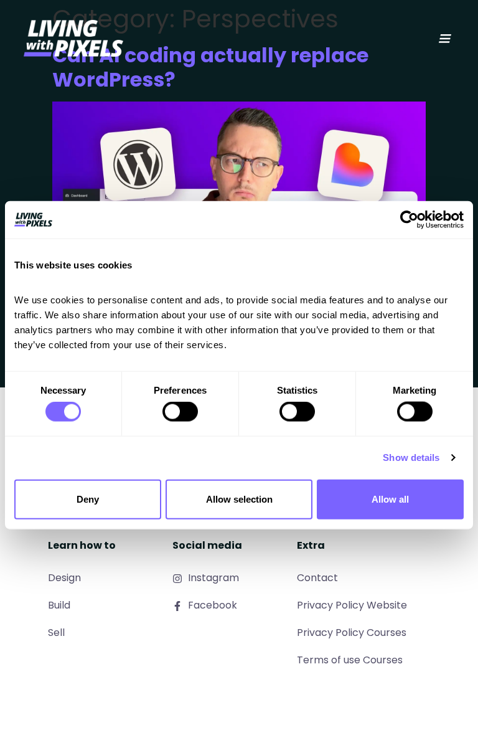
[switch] (180, 412)
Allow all (390, 498)
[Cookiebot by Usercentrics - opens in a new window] (409, 220)
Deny (88, 498)
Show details (411, 457)
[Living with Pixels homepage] (73, 38)
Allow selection (239, 498)
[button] (445, 38)
